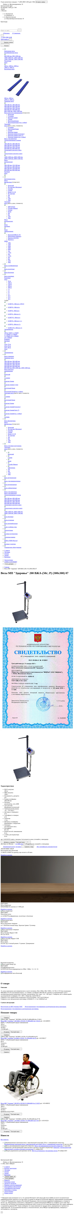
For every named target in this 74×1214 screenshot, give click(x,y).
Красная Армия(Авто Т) (11, 410)
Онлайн (10, 189)
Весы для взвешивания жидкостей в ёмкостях (49, 1146)
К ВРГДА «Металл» (14, 317)
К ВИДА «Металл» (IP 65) (16, 304)
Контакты (7, 557)
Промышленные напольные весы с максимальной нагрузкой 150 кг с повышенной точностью (33, 1144)
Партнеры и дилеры (10, 1190)
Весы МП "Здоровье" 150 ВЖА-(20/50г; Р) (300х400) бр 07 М (20, 1120)
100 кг (10, 282)
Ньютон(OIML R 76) (14, 235)
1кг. (9, 251)
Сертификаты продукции (12, 1188)
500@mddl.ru (5, 39)
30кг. (9, 262)
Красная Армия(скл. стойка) (13, 413)
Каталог (6, 45)
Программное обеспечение (12, 1186)
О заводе (7, 550)
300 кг (10, 287)
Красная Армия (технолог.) (16, 134)
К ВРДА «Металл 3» (14, 324)
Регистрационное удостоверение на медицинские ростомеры (20, 1009)
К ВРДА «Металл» (13, 310)
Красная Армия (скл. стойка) (17, 137)
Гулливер (11, 116)
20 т (9, 299)
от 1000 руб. (19, 844)
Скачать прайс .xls (10, 1176)
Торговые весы (9, 393)
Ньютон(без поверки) (14, 236)
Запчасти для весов (10, 1183)
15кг (9, 198)
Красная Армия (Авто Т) (15, 135)
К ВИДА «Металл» (14, 307)
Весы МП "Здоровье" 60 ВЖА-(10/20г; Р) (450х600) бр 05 (18, 1038)
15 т (9, 297)
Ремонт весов (8, 1193)
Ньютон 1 (11, 239)
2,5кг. (9, 256)
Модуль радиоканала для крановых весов (45, 1151)
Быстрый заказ (21, 842)
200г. (9, 246)
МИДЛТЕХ (11, 207)
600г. (9, 249)
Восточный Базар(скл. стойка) (13, 391)
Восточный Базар (13, 121)
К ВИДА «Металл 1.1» (15, 321)
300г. (9, 247)
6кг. (9, 259)
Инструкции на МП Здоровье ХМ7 (12, 1006)
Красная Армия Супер (11, 384)
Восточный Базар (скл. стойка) (17, 122)
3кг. (9, 257)
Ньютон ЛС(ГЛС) (13, 238)
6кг (9, 197)
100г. (9, 243)
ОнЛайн (6, 417)
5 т (9, 294)
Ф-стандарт (11, 193)
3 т (9, 292)
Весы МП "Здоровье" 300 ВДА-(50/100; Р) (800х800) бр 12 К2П (20, 1103)
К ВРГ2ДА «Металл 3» (15, 328)
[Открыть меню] (2, 35)
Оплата (6, 553)
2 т (9, 291)
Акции (6, 555)
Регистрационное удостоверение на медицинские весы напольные (45, 1006)
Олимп (10, 119)
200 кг (10, 286)
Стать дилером (9, 1178)
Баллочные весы (9, 69)
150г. (9, 244)
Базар (9, 211)
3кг (9, 195)
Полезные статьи (9, 1182)
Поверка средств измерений (13, 1185)
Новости (7, 1180)
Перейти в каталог (7, 855)
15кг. (9, 260)
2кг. (9, 254)
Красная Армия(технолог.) (12, 407)
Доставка (7, 552)
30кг (9, 200)
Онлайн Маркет (13, 208)
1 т (9, 289)
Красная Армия (13, 117)
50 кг (9, 281)
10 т (9, 295)
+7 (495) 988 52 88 (6, 37)
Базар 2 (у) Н (12, 192)
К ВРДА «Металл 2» (14, 314)
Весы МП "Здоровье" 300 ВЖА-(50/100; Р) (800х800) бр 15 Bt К (20, 1021)
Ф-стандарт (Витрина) (15, 187)
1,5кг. (9, 252)
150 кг (10, 284)
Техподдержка (8, 1191)
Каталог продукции (10, 1168)
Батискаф (11, 114)
